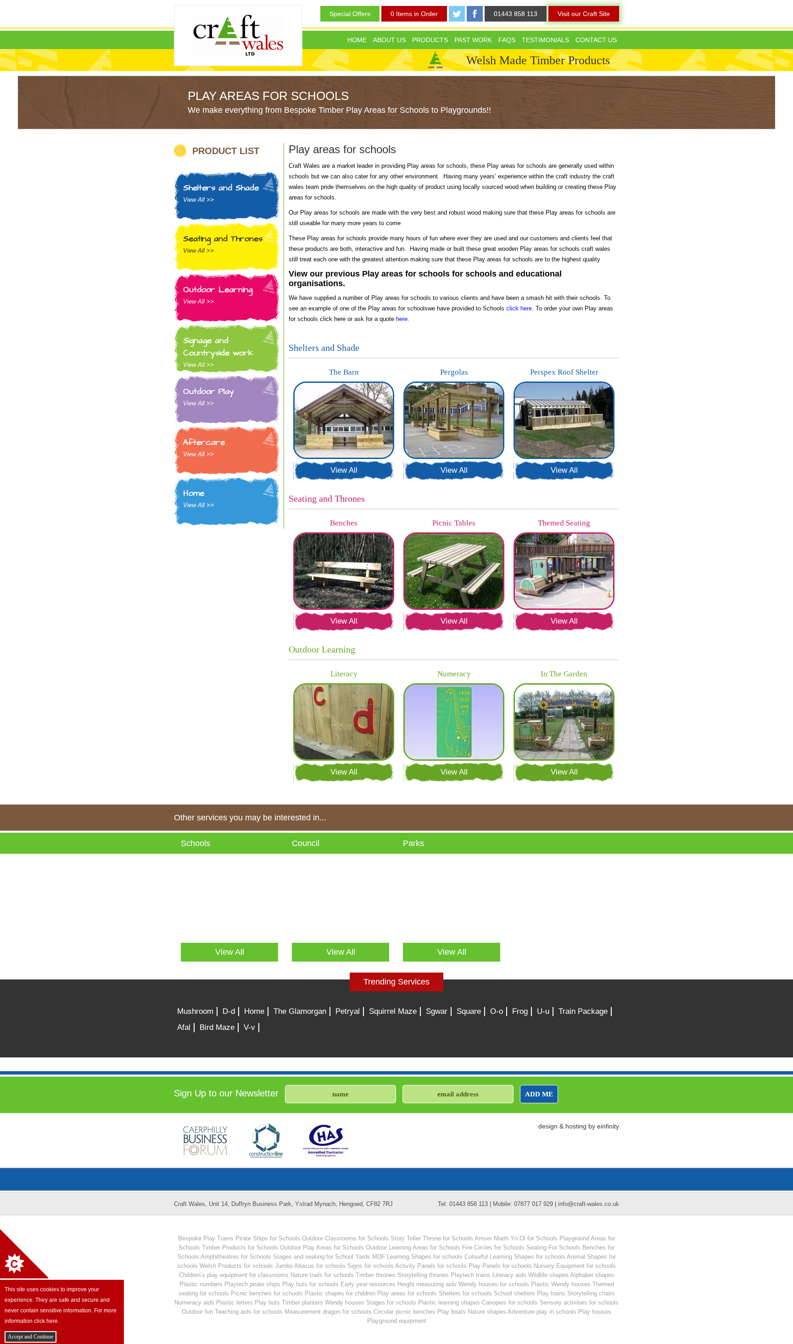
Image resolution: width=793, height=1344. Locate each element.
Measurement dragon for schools (328, 1311)
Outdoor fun (197, 1311)
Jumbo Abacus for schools (310, 1265)
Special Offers (349, 13)
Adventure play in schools (542, 1311)
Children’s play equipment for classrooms (234, 1275)
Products (430, 40)
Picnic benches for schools (267, 1293)
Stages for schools (391, 1302)
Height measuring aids (427, 1284)
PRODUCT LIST (225, 150)
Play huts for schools (310, 1284)
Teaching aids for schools (249, 1311)
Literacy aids (509, 1275)
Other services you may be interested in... (250, 817)
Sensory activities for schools (579, 1302)
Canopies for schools (510, 1302)
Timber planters (302, 1302)
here (402, 318)
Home (357, 40)
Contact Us (596, 40)
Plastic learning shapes (449, 1302)
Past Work (473, 40)
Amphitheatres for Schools (236, 1256)
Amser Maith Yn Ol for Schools (516, 1238)
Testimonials (545, 40)
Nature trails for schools (322, 1275)
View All (343, 470)
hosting (575, 1126)
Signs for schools (370, 1265)
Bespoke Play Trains (206, 1238)
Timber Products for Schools (240, 1247)
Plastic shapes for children (340, 1293)
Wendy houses (344, 1302)
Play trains (551, 1293)
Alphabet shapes (592, 1275)
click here (519, 308)
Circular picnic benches (405, 1311)
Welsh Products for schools (236, 1265)
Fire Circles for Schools (493, 1247)
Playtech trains (471, 1275)
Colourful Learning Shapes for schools (514, 1256)
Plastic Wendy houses (561, 1284)
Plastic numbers (201, 1284)
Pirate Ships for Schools (267, 1238)
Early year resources (368, 1284)
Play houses (594, 1311)
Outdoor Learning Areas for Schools (413, 1247)
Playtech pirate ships (252, 1284)
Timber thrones (376, 1275)
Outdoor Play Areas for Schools (322, 1247)
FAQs (506, 40)
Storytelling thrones (423, 1275)
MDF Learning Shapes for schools (417, 1256)
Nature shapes (487, 1311)
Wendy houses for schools (493, 1284)
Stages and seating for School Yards (321, 1256)
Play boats (451, 1311)
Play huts (267, 1302)
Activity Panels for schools (431, 1265)
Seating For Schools (553, 1247)
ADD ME (539, 1094)
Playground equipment (396, 1320)
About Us (389, 40)
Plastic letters (234, 1302)
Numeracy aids (194, 1302)
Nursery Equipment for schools (575, 1265)
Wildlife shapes (548, 1275)
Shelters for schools (465, 1293)
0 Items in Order (414, 13)
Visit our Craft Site (584, 13)
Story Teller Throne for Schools (432, 1238)
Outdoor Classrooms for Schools (345, 1238)
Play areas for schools (407, 1293)
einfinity (608, 1126)
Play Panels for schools (500, 1265)
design (548, 1126)
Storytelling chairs (591, 1293)
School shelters (514, 1293)
